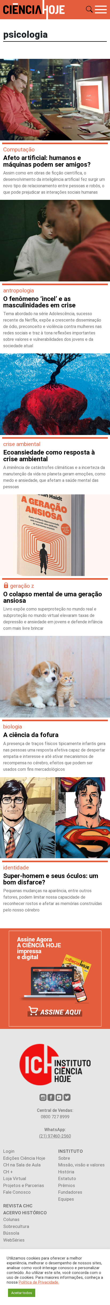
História (66, 1171)
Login (8, 1151)
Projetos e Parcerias (23, 1185)
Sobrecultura (16, 1226)
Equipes (66, 1199)
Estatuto (67, 1178)
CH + (8, 1171)
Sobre (64, 1158)
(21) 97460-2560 (55, 1136)
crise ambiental (21, 444)
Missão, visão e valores (81, 1164)
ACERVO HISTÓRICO (25, 1212)
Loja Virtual (14, 1178)
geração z (22, 586)
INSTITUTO (70, 1151)
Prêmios (66, 1185)
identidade (16, 867)
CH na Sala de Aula (22, 1164)
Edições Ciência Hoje (24, 1158)
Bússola (11, 1233)
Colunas (11, 1219)
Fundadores (70, 1192)
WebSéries (14, 1240)
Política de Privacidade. (39, 1282)
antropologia (18, 290)
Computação (19, 149)
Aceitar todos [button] (21, 1293)
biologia (12, 726)
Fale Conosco (17, 1192)
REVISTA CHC (18, 1205)
